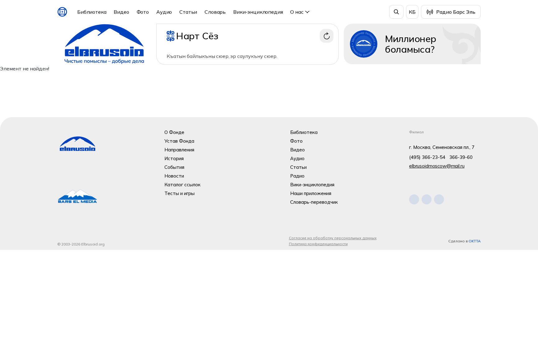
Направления (179, 150)
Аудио (164, 11)
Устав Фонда (179, 141)
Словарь (215, 11)
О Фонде (174, 132)
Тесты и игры (179, 193)
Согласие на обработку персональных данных (333, 238)
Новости (174, 176)
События (174, 167)
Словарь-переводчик (314, 202)
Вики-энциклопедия (258, 11)
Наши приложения (310, 193)
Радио (297, 176)
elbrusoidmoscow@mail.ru (437, 166)
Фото (143, 11)
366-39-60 (461, 157)
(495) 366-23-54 (427, 157)
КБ (412, 12)
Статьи (188, 11)
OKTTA (475, 241)
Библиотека (91, 11)
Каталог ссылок (182, 185)
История (174, 158)
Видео (121, 11)
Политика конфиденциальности (318, 243)
